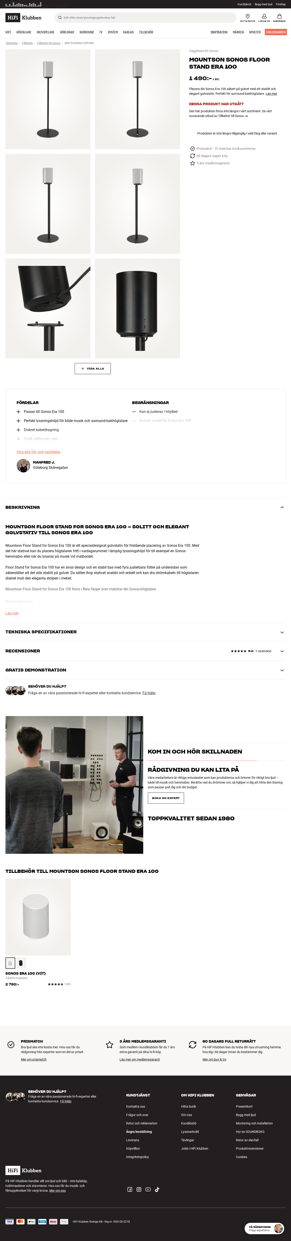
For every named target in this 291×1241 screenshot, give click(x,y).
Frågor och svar (137, 1115)
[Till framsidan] (23, 17)
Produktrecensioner (250, 1148)
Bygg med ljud (263, 4)
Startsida (12, 43)
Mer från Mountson (19, 601)
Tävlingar (187, 1140)
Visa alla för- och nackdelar (38, 452)
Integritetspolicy (137, 1157)
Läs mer (65, 4)
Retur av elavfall (247, 1140)
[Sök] (60, 17)
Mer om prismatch (34, 1059)
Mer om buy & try (214, 1059)
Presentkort (244, 1106)
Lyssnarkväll (190, 1132)
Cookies (241, 1157)
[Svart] (21, 963)
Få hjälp (149, 693)
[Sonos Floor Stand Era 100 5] (47, 308)
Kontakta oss (135, 1106)
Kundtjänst (244, 4)
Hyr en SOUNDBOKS (250, 1132)
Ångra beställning (139, 1132)
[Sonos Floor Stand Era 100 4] (137, 204)
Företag (281, 4)
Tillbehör (27, 43)
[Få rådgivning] (278, 1228)
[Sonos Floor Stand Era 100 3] (47, 204)
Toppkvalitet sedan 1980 (191, 796)
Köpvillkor (133, 1148)
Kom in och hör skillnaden (195, 759)
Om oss (186, 1115)
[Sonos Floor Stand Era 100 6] (137, 308)
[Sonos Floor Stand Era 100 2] (137, 99)
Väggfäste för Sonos (203, 50)
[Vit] (10, 963)
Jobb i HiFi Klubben (194, 1148)
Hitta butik (188, 1106)
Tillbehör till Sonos (48, 43)
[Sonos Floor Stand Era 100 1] (47, 99)
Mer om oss (57, 1190)
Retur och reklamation (141, 1123)
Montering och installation (254, 1123)
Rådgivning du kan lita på (193, 778)
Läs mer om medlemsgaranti (140, 1059)
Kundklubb (188, 1123)
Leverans (132, 1140)
